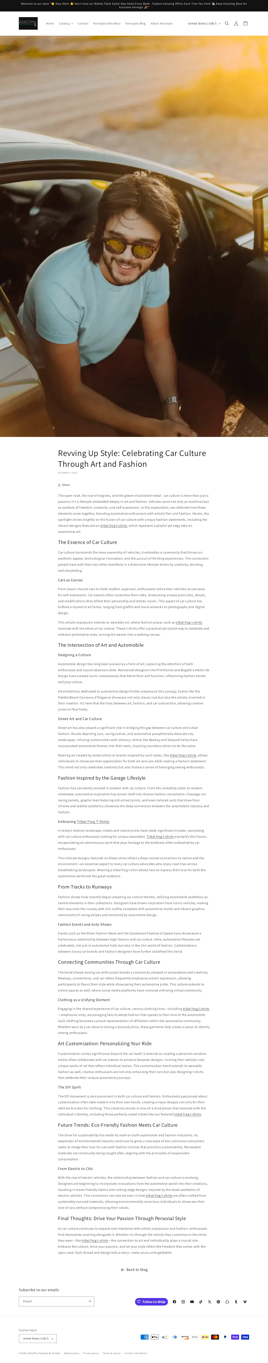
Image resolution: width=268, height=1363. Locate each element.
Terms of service (112, 1353)
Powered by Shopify (49, 1353)
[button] (66, 23)
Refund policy (71, 1353)
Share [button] (66, 485)
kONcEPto (32, 1353)
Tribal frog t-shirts (160, 837)
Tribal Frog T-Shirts (93, 821)
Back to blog (137, 1269)
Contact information (136, 1353)
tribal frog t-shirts (113, 525)
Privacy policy (91, 1353)
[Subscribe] (89, 1301)
